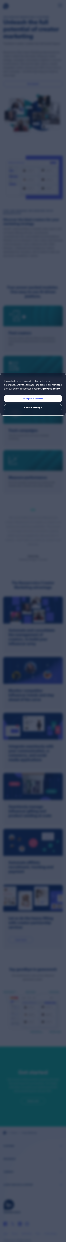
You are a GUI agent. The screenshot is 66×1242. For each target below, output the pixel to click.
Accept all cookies (33, 398)
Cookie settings (33, 407)
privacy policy (51, 389)
